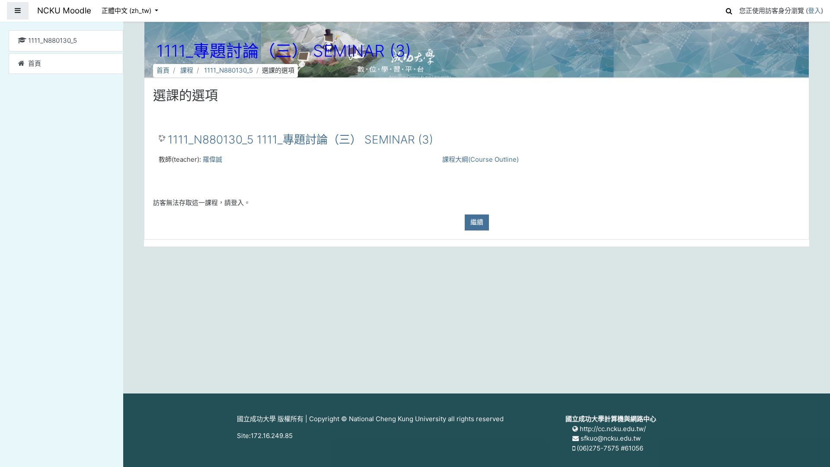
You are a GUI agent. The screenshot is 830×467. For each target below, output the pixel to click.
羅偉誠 (212, 159)
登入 (814, 10)
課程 (186, 70)
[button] (728, 9)
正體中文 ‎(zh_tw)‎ (127, 10)
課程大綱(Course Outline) (480, 159)
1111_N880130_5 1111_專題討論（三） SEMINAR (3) (300, 139)
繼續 (476, 222)
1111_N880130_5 (228, 70)
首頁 (162, 70)
